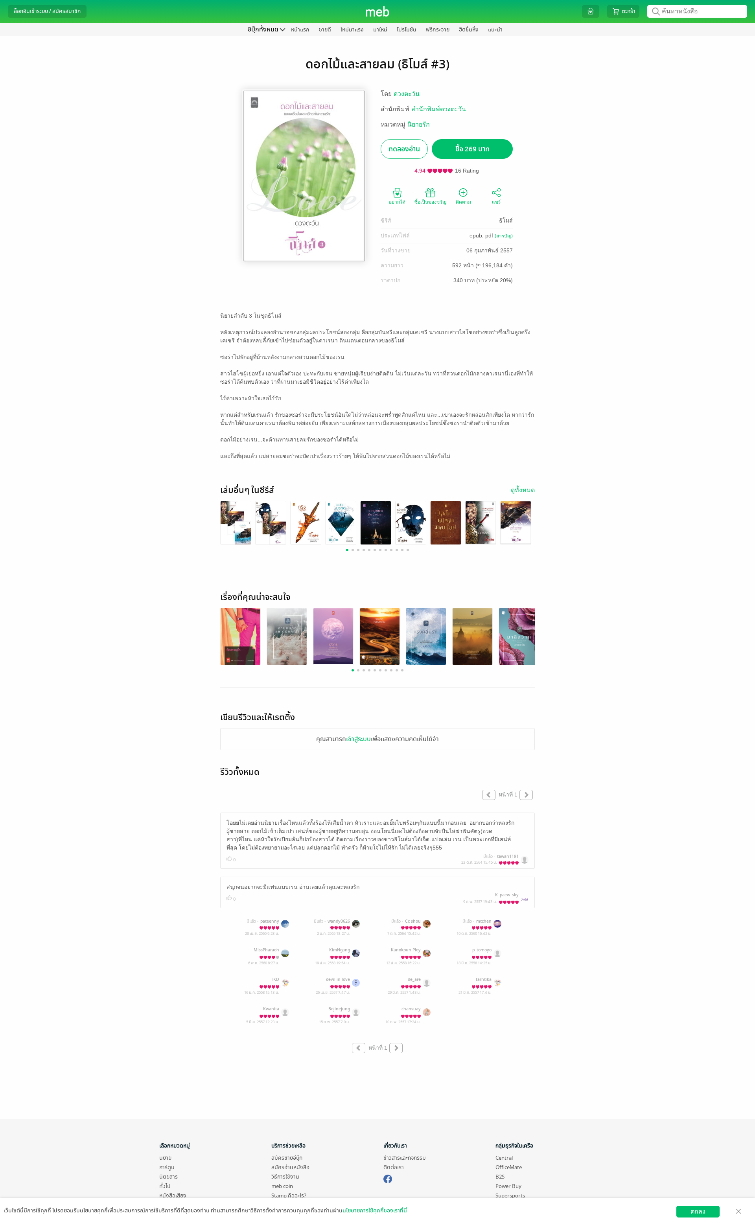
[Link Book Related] (240, 636)
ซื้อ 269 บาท (472, 149)
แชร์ (496, 202)
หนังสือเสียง (172, 1196)
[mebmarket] (387, 1178)
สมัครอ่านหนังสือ (290, 1167)
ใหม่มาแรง (352, 30)
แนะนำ (495, 30)
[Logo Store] (377, 11)
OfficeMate (508, 1167)
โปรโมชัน (406, 30)
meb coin (282, 1186)
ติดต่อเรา (393, 1167)
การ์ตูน (167, 1167)
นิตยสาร (168, 1177)
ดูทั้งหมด (523, 490)
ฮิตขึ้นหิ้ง (469, 30)
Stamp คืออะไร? (288, 1196)
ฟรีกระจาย (437, 30)
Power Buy (508, 1186)
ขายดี (325, 30)
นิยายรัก (418, 124)
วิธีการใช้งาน (285, 1177)
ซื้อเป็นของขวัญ (430, 202)
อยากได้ (397, 202)
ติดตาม (463, 202)
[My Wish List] (590, 11)
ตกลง (698, 1211)
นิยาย (165, 1158)
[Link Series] (236, 522)
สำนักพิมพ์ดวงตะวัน (438, 109)
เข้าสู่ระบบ (358, 739)
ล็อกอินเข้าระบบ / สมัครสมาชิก (47, 11)
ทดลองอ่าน (404, 149)
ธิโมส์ (506, 220)
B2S (500, 1177)
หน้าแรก (300, 30)
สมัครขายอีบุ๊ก (286, 1158)
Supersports (510, 1196)
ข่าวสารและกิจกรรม (404, 1158)
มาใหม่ (380, 30)
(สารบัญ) (504, 236)
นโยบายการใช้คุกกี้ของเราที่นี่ (375, 1210)
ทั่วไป (164, 1186)
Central (504, 1158)
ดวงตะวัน (407, 93)
